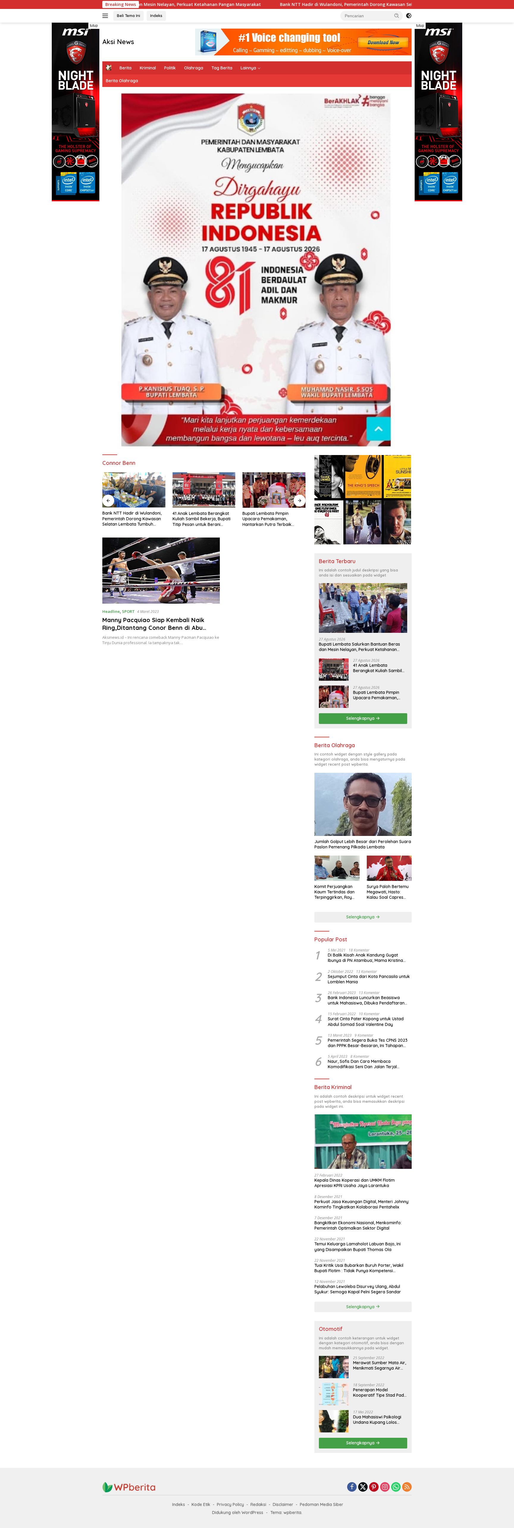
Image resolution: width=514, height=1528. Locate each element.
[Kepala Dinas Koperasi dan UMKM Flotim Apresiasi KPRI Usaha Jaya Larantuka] (363, 1141)
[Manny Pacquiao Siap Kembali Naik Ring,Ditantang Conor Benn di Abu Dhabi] (161, 571)
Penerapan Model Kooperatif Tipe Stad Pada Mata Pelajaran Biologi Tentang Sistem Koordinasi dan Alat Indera (380, 1392)
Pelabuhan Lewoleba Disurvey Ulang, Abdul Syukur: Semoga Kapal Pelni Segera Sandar (357, 1289)
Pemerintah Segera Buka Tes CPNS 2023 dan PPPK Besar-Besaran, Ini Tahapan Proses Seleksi (368, 1043)
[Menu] (106, 16)
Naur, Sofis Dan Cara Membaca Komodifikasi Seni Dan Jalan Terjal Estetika (362, 1064)
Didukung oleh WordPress (237, 1512)
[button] (397, 15)
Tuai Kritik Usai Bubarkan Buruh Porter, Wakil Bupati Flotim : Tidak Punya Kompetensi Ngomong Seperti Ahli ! (358, 1268)
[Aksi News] (129, 1487)
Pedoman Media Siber (321, 1504)
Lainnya (248, 68)
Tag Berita (221, 68)
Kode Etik (201, 1504)
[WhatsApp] (396, 1487)
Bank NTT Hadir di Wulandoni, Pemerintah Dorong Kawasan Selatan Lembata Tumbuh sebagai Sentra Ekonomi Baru (266, 4)
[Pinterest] (374, 1487)
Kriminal (148, 68)
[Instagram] (385, 1487)
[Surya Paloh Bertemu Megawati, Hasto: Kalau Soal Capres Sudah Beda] (389, 868)
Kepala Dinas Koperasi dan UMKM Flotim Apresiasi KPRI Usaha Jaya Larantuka (354, 1182)
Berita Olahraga (122, 80)
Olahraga (193, 68)
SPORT (128, 611)
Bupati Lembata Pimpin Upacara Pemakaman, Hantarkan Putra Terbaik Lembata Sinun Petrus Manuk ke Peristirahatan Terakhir (201, 519)
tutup (94, 26)
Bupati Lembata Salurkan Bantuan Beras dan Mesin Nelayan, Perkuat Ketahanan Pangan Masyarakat (359, 646)
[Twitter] (363, 1487)
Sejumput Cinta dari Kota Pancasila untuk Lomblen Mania (369, 979)
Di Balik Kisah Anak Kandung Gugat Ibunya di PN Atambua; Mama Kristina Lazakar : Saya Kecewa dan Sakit (365, 957)
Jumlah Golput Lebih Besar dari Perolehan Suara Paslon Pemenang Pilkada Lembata (362, 844)
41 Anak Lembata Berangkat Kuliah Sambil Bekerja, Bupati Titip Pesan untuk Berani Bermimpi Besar (131, 519)
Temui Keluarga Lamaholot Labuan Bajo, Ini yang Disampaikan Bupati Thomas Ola (357, 1246)
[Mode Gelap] (409, 16)
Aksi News (118, 42)
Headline (111, 611)
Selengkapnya (361, 718)
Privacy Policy (230, 1504)
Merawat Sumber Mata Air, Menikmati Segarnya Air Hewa (379, 1365)
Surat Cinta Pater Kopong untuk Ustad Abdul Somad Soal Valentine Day (366, 1021)
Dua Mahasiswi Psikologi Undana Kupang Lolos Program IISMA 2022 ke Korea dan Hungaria (377, 1419)
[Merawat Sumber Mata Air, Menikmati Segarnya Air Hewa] (334, 1367)
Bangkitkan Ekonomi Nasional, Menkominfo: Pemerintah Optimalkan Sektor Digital (358, 1225)
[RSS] (407, 1487)
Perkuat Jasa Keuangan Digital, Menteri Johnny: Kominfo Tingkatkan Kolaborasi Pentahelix (361, 1204)
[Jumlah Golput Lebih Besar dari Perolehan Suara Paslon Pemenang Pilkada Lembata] (363, 804)
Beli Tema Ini (128, 15)
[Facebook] (352, 1487)
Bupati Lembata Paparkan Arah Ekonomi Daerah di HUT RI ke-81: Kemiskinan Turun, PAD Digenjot (273, 519)
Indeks (156, 15)
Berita (125, 68)
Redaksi (258, 1504)
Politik (170, 68)
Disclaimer (283, 1504)
